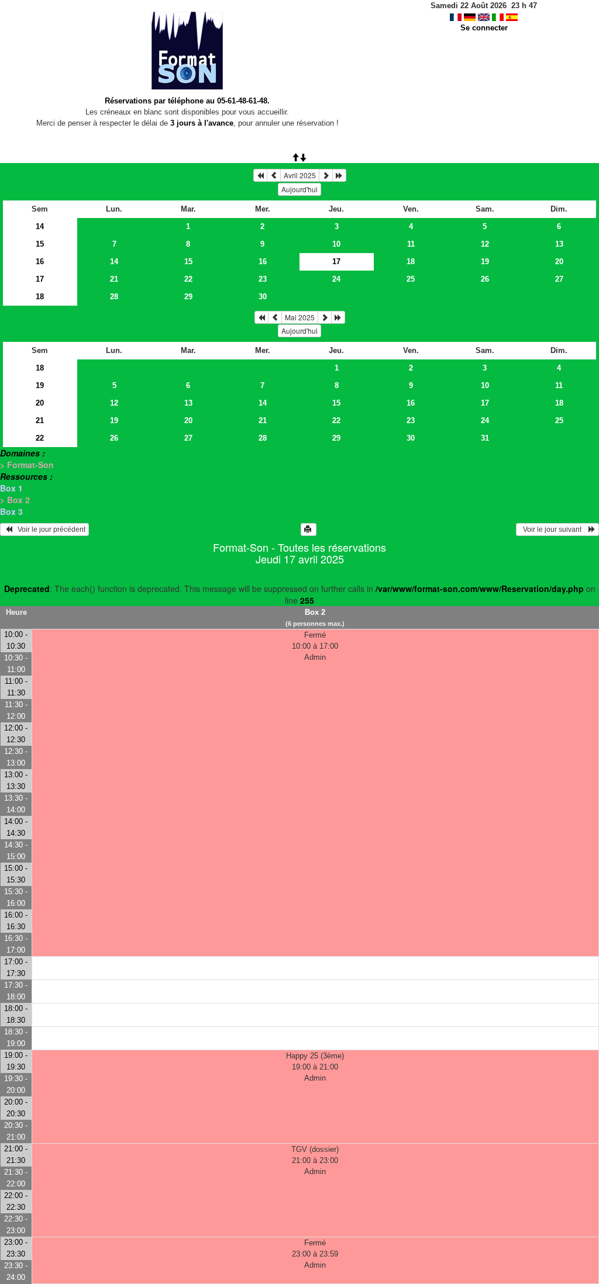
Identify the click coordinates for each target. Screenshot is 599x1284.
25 (411, 279)
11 (411, 244)
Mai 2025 (300, 317)
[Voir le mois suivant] (326, 175)
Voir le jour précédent (48, 529)
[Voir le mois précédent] (274, 175)
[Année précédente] (260, 175)
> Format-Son (27, 464)
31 (485, 438)
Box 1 (11, 488)
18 (411, 261)
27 (559, 279)
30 (263, 296)
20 (559, 261)
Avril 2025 (300, 175)
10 (336, 244)
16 (40, 261)
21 (114, 279)
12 (485, 244)
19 (485, 261)
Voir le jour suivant (553, 529)
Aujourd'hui (299, 189)
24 (336, 279)
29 (188, 296)
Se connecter (484, 27)
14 (40, 226)
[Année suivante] (339, 175)
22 (188, 279)
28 (114, 296)
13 (559, 244)
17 (40, 279)
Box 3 (11, 511)
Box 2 (315, 612)
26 (485, 279)
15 (40, 244)
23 (263, 279)
